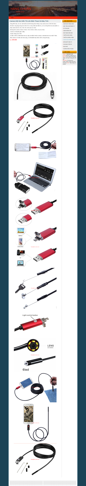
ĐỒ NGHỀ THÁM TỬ (68, 41)
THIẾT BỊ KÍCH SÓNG (68, 35)
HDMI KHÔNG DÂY (67, 30)
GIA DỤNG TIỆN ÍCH (68, 44)
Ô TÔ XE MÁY (66, 28)
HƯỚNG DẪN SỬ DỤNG (68, 48)
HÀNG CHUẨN (21, 8)
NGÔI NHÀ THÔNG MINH (69, 23)
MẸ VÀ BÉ (66, 46)
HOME (12, 17)
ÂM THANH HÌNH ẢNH (68, 32)
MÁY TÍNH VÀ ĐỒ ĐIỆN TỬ (69, 26)
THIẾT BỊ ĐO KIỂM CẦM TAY (69, 39)
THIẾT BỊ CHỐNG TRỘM (69, 37)
